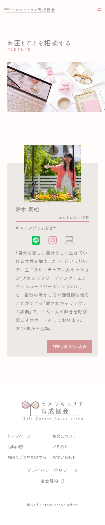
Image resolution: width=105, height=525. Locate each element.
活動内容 (15, 446)
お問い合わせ (64, 457)
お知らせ (60, 446)
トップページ (19, 436)
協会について (64, 436)
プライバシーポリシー (49, 470)
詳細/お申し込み (70, 346)
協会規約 (50, 481)
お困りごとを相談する (26, 457)
